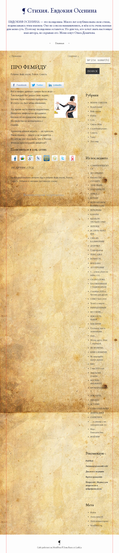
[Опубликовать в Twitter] (63, 158)
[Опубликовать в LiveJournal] (39, 158)
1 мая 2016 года (97, 368)
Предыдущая (15, 56)
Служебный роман (98, 128)
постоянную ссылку (48, 181)
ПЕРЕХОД (94, 226)
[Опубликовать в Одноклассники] (55, 158)
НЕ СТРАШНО (96, 173)
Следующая (73, 56)
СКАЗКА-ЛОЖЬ (97, 279)
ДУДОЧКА (95, 246)
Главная (59, 43)
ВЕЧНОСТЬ (95, 259)
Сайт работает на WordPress (49, 547)
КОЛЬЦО (94, 198)
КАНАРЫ (94, 214)
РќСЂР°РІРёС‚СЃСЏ (22, 167)
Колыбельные (96, 107)
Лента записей (96, 517)
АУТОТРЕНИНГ (97, 267)
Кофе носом (25, 74)
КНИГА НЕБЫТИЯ (98, 352)
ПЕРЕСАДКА (96, 254)
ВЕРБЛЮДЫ (95, 210)
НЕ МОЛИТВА (96, 348)
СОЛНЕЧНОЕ (96, 417)
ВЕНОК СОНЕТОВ (98, 102)
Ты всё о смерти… (98, 303)
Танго (92, 137)
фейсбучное (95, 263)
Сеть (92, 120)
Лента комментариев (99, 521)
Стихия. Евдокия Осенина (62, 10)
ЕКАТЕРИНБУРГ (97, 189)
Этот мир (94, 141)
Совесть (43, 74)
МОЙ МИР (95, 437)
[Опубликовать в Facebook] (14, 158)
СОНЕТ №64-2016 (98, 299)
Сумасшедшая (96, 250)
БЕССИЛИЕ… (96, 312)
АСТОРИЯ (94, 404)
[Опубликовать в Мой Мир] (47, 158)
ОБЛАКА (94, 400)
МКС (92, 364)
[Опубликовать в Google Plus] (30, 158)
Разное (35, 74)
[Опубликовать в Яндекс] (72, 158)
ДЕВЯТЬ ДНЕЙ (97, 413)
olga (41, 177)
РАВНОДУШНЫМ (98, 307)
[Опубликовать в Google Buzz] (22, 158)
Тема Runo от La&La (72, 547)
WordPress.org (96, 525)
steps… (93, 336)
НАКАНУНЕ (95, 324)
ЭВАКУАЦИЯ (96, 185)
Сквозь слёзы (96, 124)
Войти (93, 512)
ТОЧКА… (94, 193)
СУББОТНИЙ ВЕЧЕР (99, 408)
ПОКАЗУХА (95, 395)
